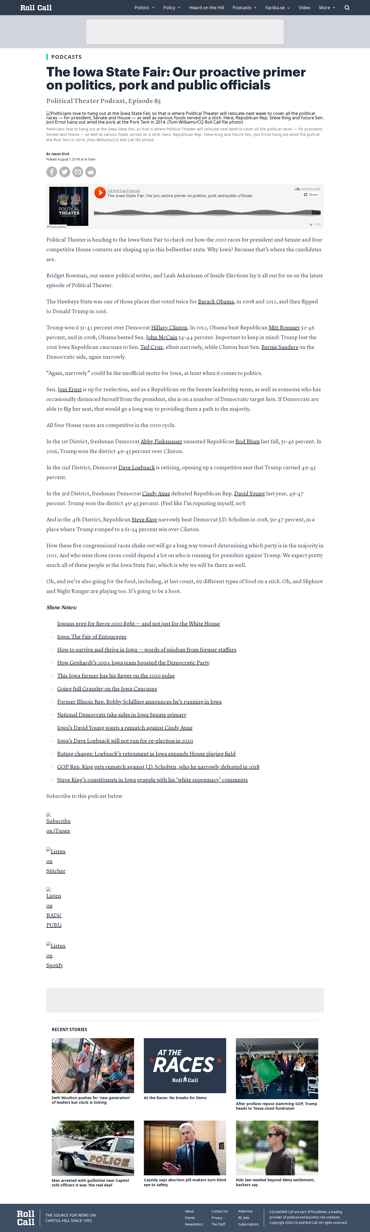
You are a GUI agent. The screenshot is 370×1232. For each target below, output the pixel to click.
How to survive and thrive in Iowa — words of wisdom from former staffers (146, 650)
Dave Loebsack (136, 468)
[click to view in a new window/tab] (185, 824)
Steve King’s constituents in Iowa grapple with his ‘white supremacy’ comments (152, 780)
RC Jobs (243, 1217)
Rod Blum (247, 442)
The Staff (218, 1224)
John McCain (161, 338)
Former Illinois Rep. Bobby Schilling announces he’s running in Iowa (139, 702)
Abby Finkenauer (161, 442)
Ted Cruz (151, 347)
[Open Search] (347, 7)
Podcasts (66, 56)
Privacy (217, 1217)
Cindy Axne (156, 494)
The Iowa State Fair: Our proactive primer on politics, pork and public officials (176, 79)
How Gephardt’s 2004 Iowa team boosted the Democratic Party (133, 663)
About (189, 1211)
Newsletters (194, 1224)
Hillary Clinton (169, 328)
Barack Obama (216, 302)
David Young (249, 494)
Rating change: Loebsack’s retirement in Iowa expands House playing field (146, 754)
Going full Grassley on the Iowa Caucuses (107, 689)
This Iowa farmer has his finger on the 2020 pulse (116, 676)
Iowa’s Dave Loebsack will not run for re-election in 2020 (125, 741)
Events (190, 1217)
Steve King (144, 520)
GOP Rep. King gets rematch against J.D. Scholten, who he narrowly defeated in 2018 (158, 767)
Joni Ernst (70, 390)
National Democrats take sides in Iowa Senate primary (122, 715)
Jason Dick (60, 154)
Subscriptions (248, 1224)
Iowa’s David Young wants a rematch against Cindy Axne (125, 728)
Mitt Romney (284, 328)
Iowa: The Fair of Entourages (91, 637)
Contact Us (220, 1211)
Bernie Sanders (279, 347)
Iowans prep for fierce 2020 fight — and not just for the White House (138, 624)
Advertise (245, 1211)
